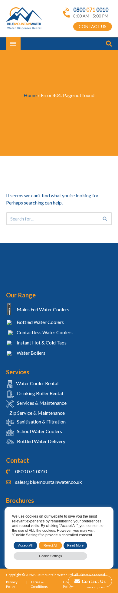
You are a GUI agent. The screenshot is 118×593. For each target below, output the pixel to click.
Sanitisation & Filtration (41, 421)
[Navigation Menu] (13, 43)
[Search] (105, 218)
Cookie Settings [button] (50, 556)
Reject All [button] (50, 545)
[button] (105, 218)
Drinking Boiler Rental (39, 393)
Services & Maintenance (41, 403)
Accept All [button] (25, 545)
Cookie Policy (68, 584)
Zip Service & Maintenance (36, 413)
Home (30, 95)
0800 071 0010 (31, 471)
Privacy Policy (12, 584)
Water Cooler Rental (37, 383)
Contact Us (93, 581)
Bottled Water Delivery (40, 441)
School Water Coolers (39, 431)
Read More (75, 545)
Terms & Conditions (39, 584)
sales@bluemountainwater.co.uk (48, 482)
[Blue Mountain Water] (24, 18)
